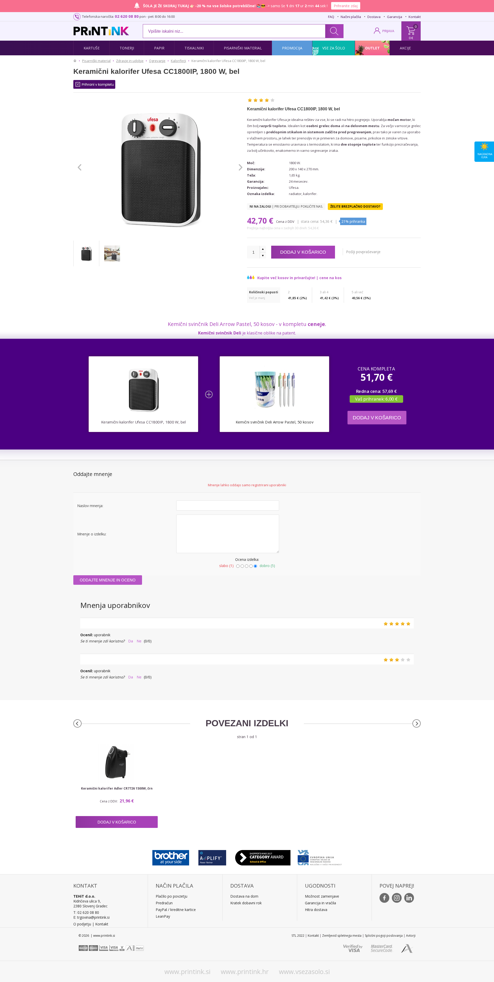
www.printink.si (187, 971)
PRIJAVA (388, 31)
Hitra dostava (316, 909)
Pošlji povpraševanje (363, 251)
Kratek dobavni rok (246, 902)
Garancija (394, 16)
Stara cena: (310, 221)
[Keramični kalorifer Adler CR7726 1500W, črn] (116, 763)
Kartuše (92, 48)
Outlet (372, 48)
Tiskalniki (194, 48)
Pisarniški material (243, 48)
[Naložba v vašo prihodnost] (320, 856)
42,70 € (261, 220)
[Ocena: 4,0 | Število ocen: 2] (261, 100)
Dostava (374, 16)
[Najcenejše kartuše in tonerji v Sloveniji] (101, 31)
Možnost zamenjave (322, 896)
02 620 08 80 (127, 16)
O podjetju (82, 924)
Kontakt (415, 16)
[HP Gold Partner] (212, 856)
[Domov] (76, 61)
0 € (411, 38)
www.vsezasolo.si (304, 971)
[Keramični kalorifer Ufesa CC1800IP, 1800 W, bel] (86, 253)
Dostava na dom (244, 896)
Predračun (164, 902)
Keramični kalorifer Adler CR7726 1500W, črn (117, 788)
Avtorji (411, 935)
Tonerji (127, 48)
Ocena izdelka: (247, 559)
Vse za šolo (333, 48)
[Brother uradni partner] (170, 856)
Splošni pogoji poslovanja (384, 935)
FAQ (331, 16)
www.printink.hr (245, 971)
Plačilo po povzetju (171, 896)
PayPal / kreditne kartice (176, 909)
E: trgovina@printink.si (91, 917)
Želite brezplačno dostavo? (355, 206)
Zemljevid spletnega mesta (341, 935)
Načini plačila (351, 16)
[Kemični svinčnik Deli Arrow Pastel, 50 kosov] (274, 389)
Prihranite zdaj (346, 5)
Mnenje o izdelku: (91, 534)
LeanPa (162, 916)
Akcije (405, 48)
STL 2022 (298, 935)
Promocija (292, 48)
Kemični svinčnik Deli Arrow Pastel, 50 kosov (274, 422)
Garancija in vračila (320, 902)
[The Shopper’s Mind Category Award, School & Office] (262, 856)
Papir (159, 48)
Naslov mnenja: (90, 505)
